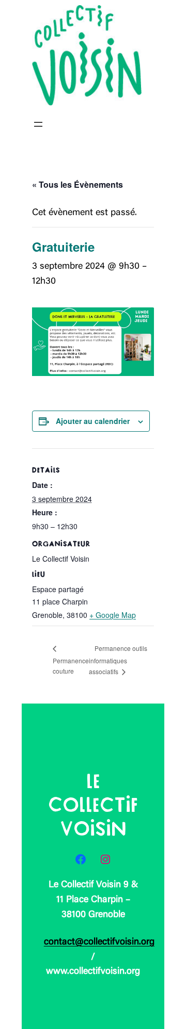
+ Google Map (112, 615)
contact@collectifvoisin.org (99, 942)
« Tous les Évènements (77, 184)
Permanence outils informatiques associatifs (118, 660)
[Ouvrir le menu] (38, 124)
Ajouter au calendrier (93, 421)
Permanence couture (71, 665)
